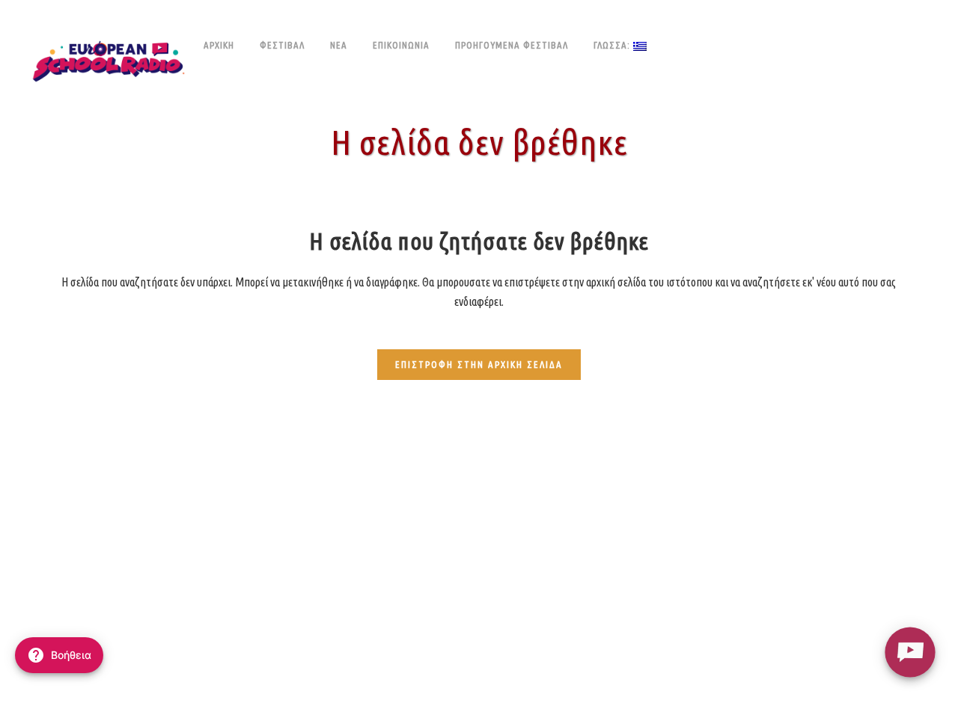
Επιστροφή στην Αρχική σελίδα (479, 364)
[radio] (910, 652)
